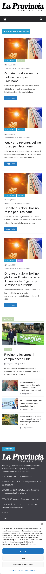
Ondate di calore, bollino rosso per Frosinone (21, 210)
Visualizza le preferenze (23, 564)
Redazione (23, 364)
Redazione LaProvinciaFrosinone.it (18, 68)
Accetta (23, 551)
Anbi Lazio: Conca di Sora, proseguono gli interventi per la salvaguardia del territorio (30, 420)
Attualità (21, 60)
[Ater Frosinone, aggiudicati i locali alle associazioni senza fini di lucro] (10, 405)
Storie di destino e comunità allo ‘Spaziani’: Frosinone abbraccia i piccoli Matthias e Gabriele (31, 386)
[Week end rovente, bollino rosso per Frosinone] (23, 117)
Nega (23, 558)
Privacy (5, 512)
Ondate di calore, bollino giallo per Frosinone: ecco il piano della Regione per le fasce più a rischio (22, 279)
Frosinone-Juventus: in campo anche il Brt (19, 356)
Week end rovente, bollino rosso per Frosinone (22, 144)
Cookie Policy (12, 570)
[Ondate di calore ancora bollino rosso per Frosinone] (23, 48)
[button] (42, 524)
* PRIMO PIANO (10, 60)
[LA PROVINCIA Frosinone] (5, 19)
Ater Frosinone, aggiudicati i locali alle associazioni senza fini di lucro (31, 403)
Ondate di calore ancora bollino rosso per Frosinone (21, 77)
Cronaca (21, 130)
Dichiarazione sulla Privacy (28, 570)
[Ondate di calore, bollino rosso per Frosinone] (23, 183)
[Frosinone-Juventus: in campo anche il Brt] (23, 334)
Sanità (20, 260)
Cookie (4, 518)
